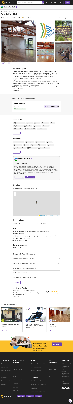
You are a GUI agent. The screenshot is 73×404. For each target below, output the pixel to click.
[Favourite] (21, 309)
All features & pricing (35, 374)
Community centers (17, 369)
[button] (18, 41)
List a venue (15, 387)
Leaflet (41, 215)
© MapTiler (45, 215)
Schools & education (17, 379)
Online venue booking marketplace (38, 391)
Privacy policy (4, 374)
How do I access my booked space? (23, 258)
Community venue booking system (38, 384)
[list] (6, 374)
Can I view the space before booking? (24, 263)
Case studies (52, 366)
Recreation (15, 383)
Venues (14, 376)
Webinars (51, 372)
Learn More (16, 296)
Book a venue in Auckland (65, 370)
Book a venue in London (65, 381)
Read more (16, 90)
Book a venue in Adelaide (65, 367)
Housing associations (17, 372)
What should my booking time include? (24, 268)
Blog (50, 376)
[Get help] (70, 401)
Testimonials (3, 377)
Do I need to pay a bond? (20, 273)
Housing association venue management (37, 387)
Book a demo (16, 390)
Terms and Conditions (6, 370)
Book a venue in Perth (66, 363)
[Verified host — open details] (16, 7)
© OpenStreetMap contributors (53, 215)
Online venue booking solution (38, 363)
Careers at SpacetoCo (6, 380)
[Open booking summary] (47, 2)
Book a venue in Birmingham (65, 384)
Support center (4, 367)
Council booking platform (36, 380)
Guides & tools (52, 369)
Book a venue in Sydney (65, 374)
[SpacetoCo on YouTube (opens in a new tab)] (65, 388)
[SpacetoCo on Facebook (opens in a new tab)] (63, 388)
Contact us (3, 384)
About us (3, 363)
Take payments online (36, 367)
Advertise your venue (36, 370)
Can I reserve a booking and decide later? (25, 277)
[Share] (19, 309)
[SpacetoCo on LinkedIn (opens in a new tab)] (68, 388)
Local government (17, 366)
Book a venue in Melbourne (65, 377)
